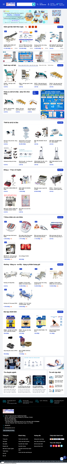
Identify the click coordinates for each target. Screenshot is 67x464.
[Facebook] (51, 445)
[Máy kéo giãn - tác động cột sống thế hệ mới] (26, 153)
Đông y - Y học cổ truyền (12, 170)
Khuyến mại (5, 446)
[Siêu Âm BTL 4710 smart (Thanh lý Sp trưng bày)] (26, 132)
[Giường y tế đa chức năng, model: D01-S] (41, 37)
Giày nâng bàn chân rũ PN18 (10, 350)
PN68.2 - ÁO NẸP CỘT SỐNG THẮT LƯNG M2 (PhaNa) (10, 330)
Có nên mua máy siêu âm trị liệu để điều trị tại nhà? (24, 387)
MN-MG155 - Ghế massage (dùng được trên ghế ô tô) (10, 256)
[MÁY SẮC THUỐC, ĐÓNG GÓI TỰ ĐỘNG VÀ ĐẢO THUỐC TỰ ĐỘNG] (11, 200)
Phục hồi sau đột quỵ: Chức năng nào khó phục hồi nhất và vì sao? (59, 382)
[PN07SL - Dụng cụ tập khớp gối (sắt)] (41, 75)
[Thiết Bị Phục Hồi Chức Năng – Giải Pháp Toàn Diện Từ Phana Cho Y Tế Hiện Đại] (51, 391)
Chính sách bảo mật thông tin (25, 452)
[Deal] (56, 20)
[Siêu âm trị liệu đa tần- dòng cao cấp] (11, 132)
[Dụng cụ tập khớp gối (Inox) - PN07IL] (11, 75)
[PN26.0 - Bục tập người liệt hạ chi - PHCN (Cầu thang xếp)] (9, 102)
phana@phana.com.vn (10, 427)
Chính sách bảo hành (23, 439)
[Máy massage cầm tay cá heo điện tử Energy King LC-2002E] (56, 227)
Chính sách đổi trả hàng (23, 441)
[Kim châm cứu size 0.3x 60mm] (26, 200)
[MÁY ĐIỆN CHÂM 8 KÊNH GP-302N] (11, 180)
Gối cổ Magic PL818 (24, 256)
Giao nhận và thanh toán (39, 441)
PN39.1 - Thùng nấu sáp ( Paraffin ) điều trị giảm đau (55, 188)
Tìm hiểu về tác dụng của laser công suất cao (58, 386)
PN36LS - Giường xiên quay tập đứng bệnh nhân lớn (33, 110)
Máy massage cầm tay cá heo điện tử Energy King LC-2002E (56, 237)
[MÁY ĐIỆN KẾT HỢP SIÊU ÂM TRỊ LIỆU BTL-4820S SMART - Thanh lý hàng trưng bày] (56, 37)
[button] (23, 22)
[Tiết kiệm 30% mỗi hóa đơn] (52, 104)
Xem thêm (60, 26)
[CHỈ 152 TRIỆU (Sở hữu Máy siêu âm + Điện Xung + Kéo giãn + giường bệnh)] (26, 37)
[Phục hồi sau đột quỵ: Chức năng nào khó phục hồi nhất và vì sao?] (51, 382)
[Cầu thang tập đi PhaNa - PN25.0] (21, 102)
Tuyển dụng (5, 451)
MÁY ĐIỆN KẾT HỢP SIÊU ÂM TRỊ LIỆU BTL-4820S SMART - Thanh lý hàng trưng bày (56, 46)
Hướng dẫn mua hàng (39, 439)
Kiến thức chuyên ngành (8, 448)
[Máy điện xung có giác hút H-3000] (41, 180)
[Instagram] (56, 445)
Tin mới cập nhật (55, 372)
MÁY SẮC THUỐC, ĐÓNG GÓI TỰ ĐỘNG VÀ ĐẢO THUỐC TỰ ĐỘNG (10, 210)
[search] (33, 4)
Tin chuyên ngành (10, 372)
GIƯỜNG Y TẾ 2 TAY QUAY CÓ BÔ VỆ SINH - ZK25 (25, 304)
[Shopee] (59, 445)
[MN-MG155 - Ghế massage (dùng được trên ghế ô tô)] (11, 248)
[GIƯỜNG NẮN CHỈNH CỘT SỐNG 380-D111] (11, 37)
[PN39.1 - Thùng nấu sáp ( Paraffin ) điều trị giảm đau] (56, 180)
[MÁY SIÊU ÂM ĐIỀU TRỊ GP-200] (41, 132)
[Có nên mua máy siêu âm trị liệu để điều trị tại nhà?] (24, 380)
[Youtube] (53, 445)
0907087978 (7, 425)
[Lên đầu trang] (65, 454)
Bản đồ (4, 455)
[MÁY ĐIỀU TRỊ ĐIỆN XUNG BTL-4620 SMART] (56, 132)
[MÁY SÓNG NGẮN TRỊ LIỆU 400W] (56, 153)
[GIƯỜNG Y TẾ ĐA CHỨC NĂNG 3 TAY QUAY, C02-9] (26, 274)
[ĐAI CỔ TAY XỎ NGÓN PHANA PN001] (56, 322)
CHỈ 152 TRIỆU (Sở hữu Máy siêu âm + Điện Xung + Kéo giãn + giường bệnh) (25, 46)
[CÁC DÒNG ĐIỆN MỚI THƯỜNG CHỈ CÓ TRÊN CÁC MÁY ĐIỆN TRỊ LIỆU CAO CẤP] (39, 380)
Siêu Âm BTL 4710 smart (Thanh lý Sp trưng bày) (25, 141)
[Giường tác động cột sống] (11, 153)
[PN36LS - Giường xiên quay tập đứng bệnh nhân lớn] (33, 102)
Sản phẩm (5, 443)
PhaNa (53, 461)
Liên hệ (4, 453)
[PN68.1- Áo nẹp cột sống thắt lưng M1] (26, 322)
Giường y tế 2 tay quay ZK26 (10, 303)
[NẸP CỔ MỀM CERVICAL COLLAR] (26, 342)
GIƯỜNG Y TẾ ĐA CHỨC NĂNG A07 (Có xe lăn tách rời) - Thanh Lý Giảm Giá (55, 284)
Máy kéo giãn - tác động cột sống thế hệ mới (25, 162)
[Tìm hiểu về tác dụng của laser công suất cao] (51, 386)
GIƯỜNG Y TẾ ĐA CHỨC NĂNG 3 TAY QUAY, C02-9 (25, 283)
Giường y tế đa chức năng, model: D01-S (40, 45)
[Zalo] (61, 445)
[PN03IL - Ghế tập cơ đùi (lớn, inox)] (26, 75)
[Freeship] (56, 13)
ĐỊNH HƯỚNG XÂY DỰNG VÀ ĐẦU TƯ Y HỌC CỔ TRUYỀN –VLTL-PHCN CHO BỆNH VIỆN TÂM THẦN (10, 388)
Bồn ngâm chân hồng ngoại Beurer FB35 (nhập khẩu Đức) (25, 237)
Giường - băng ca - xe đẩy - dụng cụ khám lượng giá (22, 264)
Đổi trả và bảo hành (38, 443)
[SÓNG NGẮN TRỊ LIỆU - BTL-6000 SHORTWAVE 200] (41, 153)
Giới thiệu (5, 441)
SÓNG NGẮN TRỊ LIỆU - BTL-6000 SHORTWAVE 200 (41, 162)
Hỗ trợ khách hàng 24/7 (59, 402)
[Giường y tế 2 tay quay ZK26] (11, 295)
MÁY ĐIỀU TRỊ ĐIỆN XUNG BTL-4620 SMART (55, 141)
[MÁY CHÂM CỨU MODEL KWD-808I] (26, 180)
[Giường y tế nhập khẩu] (11, 274)
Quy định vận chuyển (23, 443)
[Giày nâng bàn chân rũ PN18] (11, 342)
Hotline (43, 4)
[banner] (12, 363)
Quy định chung (22, 446)
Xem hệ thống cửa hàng (8, 430)
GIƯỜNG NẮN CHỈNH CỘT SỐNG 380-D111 (10, 45)
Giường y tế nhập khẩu (9, 282)
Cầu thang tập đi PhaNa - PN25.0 (20, 109)
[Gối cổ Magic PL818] (26, 248)
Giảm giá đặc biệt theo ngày (13, 27)
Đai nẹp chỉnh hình (10, 312)
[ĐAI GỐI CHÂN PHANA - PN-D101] (41, 322)
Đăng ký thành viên (38, 446)
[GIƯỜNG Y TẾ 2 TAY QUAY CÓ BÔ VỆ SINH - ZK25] (26, 295)
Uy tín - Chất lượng (43, 400)
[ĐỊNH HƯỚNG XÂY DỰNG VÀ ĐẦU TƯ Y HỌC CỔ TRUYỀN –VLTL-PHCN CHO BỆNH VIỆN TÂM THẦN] (10, 380)
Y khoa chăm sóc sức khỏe (13, 217)
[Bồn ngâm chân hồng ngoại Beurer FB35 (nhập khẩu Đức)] (26, 227)
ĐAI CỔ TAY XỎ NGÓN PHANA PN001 (54, 330)
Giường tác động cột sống (10, 161)
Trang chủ (5, 439)
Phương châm (28, 402)
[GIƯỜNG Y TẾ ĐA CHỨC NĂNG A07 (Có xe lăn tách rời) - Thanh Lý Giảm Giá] (56, 274)
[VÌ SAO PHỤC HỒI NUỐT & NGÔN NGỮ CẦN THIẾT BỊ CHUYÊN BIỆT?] (51, 377)
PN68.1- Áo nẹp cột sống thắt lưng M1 (25, 330)
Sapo (62, 461)
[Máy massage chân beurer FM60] (11, 227)
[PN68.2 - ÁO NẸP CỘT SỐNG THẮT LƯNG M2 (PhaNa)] (11, 322)
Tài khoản (53, 4)
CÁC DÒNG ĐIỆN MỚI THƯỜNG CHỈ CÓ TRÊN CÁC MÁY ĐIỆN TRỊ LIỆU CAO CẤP (38, 388)
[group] (25, 16)
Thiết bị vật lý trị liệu (11, 122)
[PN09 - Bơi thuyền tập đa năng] (56, 75)
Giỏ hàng (61, 4)
